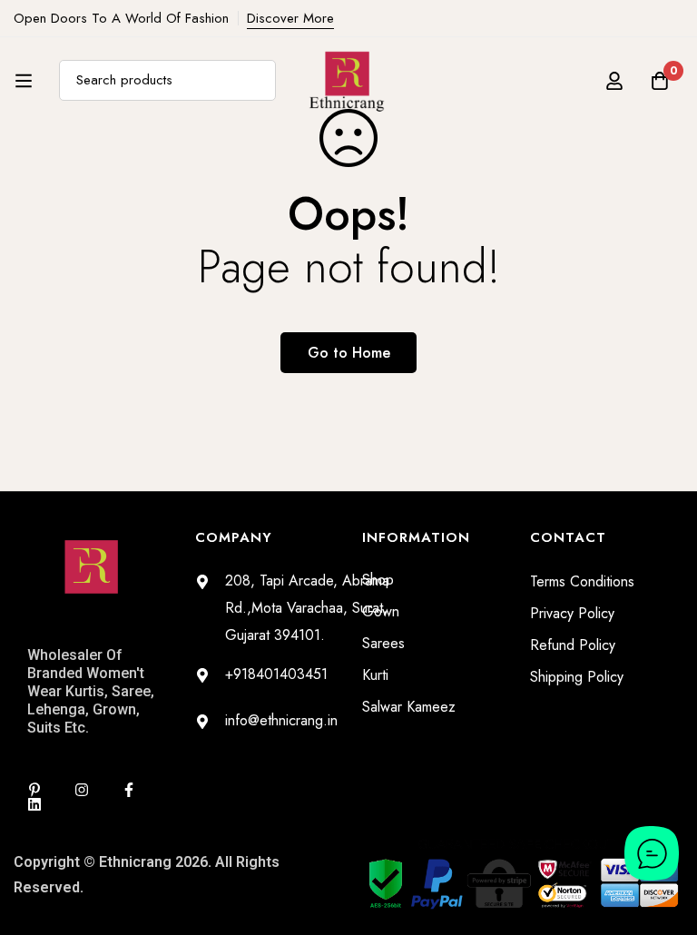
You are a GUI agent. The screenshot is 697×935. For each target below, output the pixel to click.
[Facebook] (129, 789)
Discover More (290, 18)
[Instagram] (81, 789)
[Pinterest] (34, 789)
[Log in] (614, 81)
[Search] (255, 80)
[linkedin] (34, 804)
